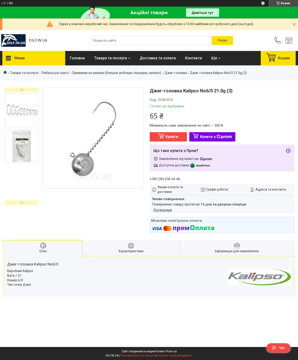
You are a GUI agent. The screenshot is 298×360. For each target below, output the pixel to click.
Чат (282, 348)
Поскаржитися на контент (138, 355)
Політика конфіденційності (175, 355)
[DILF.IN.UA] (13, 40)
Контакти (193, 58)
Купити (172, 137)
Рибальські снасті (55, 73)
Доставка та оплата (158, 58)
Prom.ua (171, 351)
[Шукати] (222, 40)
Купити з (208, 137)
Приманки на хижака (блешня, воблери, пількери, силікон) (116, 73)
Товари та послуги (110, 58)
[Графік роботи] (289, 40)
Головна (77, 58)
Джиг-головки (176, 73)
